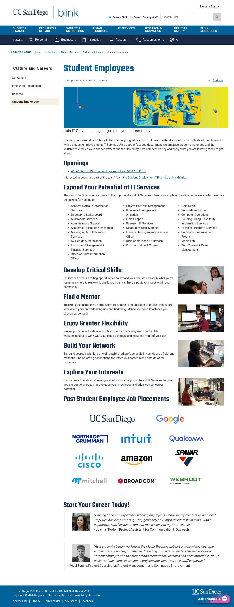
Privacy (36, 601)
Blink (68, 15)
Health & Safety (181, 30)
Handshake (179, 177)
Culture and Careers (93, 52)
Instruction (94, 39)
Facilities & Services (47, 30)
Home (37, 52)
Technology (50, 52)
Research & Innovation (153, 30)
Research (122, 39)
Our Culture (19, 77)
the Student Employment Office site (145, 177)
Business (67, 39)
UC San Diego (30, 15)
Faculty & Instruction (74, 30)
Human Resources (100, 30)
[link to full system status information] (194, 6)
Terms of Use (52, 601)
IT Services (126, 28)
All (177, 39)
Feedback (87, 601)
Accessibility (20, 601)
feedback (218, 80)
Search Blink (120, 17)
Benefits (17, 94)
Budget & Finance (20, 30)
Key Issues (71, 601)
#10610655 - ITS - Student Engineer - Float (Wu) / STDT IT (108, 171)
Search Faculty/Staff (146, 17)
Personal (41, 39)
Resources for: (152, 39)
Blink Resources (208, 30)
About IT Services (70, 52)
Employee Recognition (26, 86)
